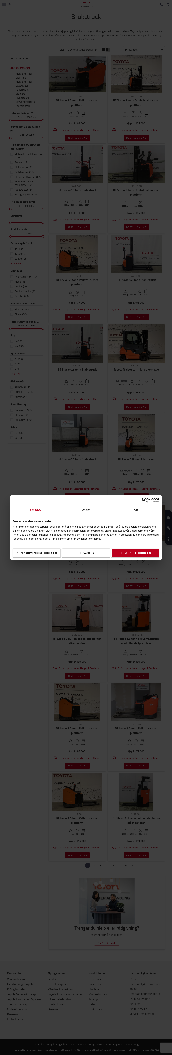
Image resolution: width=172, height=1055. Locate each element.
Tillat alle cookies (135, 552)
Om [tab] (136, 509)
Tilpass (84, 552)
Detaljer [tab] (86, 509)
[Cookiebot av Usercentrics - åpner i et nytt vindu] (144, 499)
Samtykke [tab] (35, 509)
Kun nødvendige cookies (37, 552)
